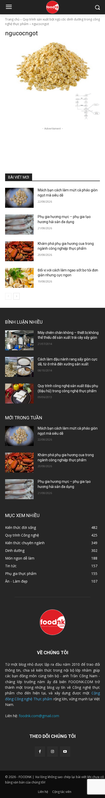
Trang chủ (12, 19)
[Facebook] (40, 752)
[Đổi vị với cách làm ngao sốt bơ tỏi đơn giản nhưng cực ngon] (19, 278)
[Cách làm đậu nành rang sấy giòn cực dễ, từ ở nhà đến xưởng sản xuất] (19, 367)
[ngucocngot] (52, 66)
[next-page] (16, 296)
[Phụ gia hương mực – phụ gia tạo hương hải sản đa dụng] (19, 224)
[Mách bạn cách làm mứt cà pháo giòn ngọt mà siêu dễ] (19, 198)
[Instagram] (52, 752)
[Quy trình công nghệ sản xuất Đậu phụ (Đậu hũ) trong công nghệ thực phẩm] (19, 393)
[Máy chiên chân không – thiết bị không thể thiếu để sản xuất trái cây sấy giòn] (19, 340)
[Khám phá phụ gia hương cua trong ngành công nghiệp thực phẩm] (19, 251)
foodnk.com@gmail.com (39, 715)
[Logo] (52, 7)
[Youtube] (65, 752)
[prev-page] (8, 296)
